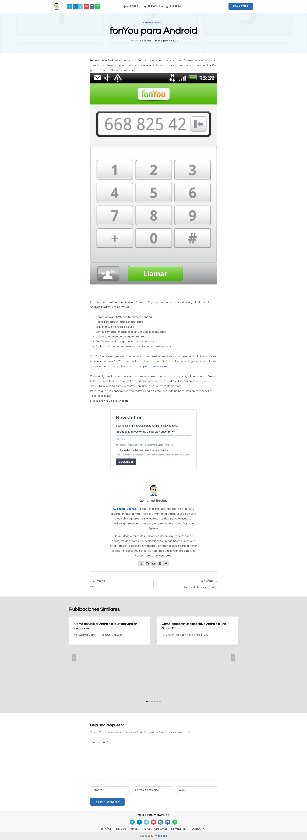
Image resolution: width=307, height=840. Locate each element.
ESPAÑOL (106, 828)
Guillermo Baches (142, 40)
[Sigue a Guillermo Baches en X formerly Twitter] (141, 563)
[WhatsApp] (97, 6)
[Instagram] (160, 822)
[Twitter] (69, 6)
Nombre (97, 789)
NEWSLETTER (240, 6)
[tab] (147, 701)
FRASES (134, 828)
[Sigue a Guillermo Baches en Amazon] (166, 563)
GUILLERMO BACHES (153, 815)
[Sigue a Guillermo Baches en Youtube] (153, 563)
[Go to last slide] (74, 657)
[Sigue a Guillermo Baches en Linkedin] (159, 563)
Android (148, 22)
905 (97, 584)
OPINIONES (160, 828)
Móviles (159, 22)
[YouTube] (86, 6)
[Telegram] (75, 6)
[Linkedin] (92, 6)
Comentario (99, 742)
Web (182, 789)
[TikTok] (80, 6)
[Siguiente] (233, 657)
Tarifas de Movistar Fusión (200, 584)
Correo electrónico (148, 789)
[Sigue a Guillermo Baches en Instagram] (147, 563)
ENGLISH (121, 828)
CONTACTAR (199, 828)
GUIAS (146, 828)
